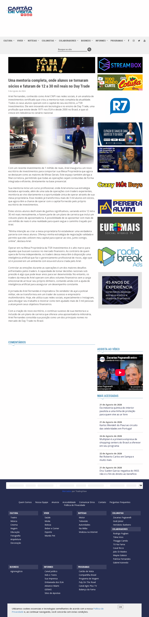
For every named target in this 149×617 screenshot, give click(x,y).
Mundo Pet (50, 535)
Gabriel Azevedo (120, 562)
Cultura (7, 40)
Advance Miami (52, 585)
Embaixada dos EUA (54, 582)
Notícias (32, 40)
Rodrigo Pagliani (120, 533)
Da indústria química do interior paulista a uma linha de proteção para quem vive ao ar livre (117, 411)
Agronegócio (16, 571)
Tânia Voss (118, 537)
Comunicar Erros (87, 502)
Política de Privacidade (74, 505)
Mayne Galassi (120, 555)
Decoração (15, 543)
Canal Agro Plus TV (88, 585)
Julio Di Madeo (120, 551)
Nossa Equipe (41, 502)
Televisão (83, 521)
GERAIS (48, 589)
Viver (20, 40)
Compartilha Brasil (87, 575)
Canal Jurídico (51, 571)
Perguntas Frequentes (120, 502)
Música (13, 521)
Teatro (13, 517)
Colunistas (48, 40)
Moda (47, 521)
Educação (15, 532)
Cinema (14, 524)
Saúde (47, 517)
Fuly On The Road (87, 582)
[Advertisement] (86, 26)
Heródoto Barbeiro (122, 524)
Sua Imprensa (51, 578)
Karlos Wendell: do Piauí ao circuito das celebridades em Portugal (119, 427)
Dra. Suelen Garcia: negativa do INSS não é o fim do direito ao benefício (119, 472)
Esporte (48, 532)
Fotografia (15, 535)
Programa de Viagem (89, 578)
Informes (101, 40)
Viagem (13, 528)
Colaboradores (67, 40)
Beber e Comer (52, 528)
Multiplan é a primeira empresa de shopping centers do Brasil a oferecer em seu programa (120, 442)
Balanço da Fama (87, 589)
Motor (82, 517)
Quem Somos (25, 502)
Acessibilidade (69, 502)
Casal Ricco (118, 548)
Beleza (48, 524)
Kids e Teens (51, 575)
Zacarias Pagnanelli (122, 517)
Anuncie (55, 502)
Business (86, 40)
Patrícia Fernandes (122, 559)
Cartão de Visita (86, 571)
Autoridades (84, 524)
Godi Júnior (118, 521)
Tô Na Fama (119, 544)
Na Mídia (83, 528)
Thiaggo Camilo (120, 540)
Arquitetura (15, 539)
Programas (117, 40)
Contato (102, 502)
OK (120, 606)
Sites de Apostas (52, 593)
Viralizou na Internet (88, 532)
